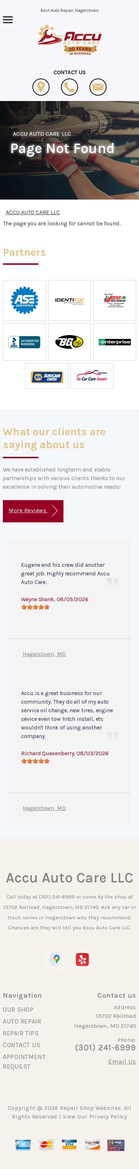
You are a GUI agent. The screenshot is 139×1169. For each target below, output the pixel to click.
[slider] (35, 607)
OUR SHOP (18, 1010)
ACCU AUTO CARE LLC (42, 133)
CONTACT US (22, 1045)
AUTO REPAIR (22, 1021)
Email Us (122, 1061)
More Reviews (28, 510)
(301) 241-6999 (57, 896)
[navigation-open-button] (7, 19)
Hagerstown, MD (44, 654)
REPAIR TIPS (21, 1033)
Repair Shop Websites (90, 1108)
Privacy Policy (108, 1116)
